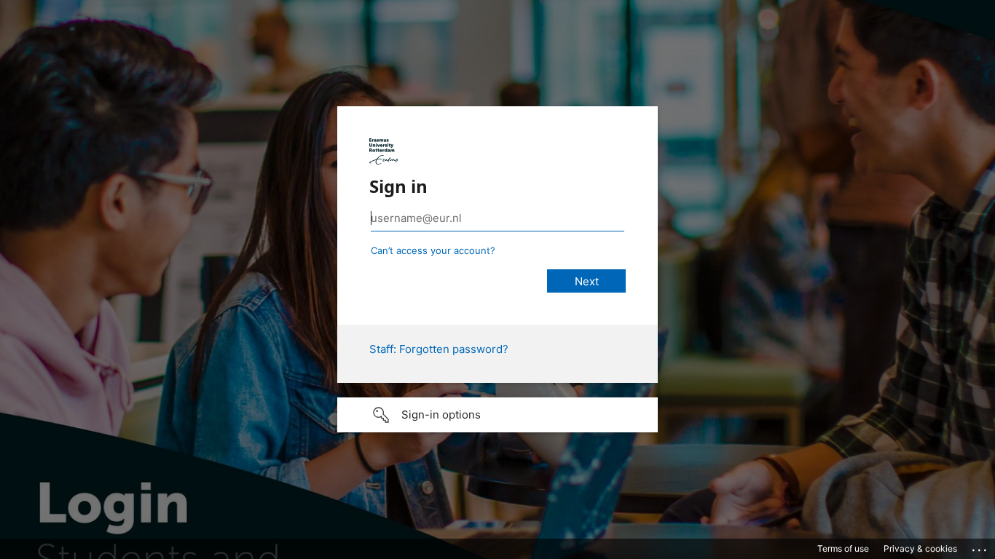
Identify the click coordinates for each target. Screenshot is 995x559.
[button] (497, 414)
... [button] (980, 546)
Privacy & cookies (920, 548)
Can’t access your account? (433, 250)
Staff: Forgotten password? (438, 349)
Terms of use (843, 548)
